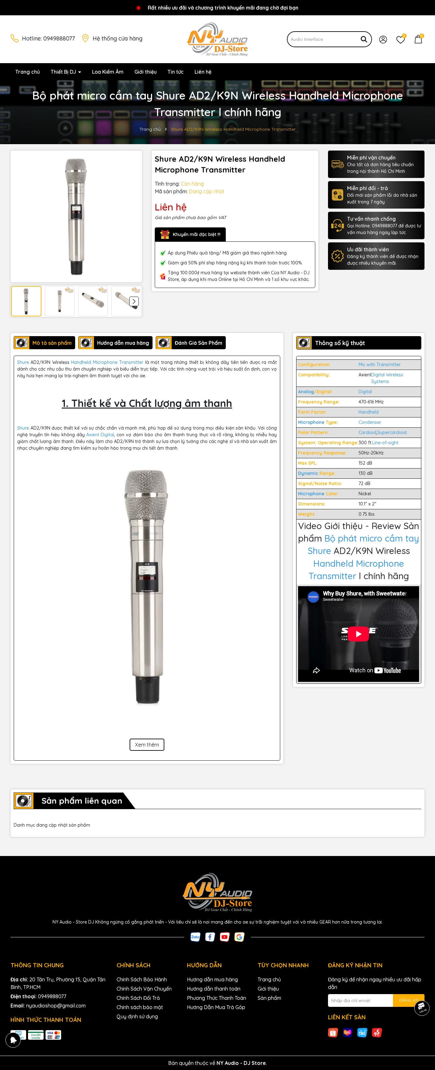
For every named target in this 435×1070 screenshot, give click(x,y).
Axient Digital (100, 435)
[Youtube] (225, 936)
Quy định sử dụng (137, 1016)
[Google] (239, 936)
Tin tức (176, 72)
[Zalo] (195, 936)
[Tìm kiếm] (364, 39)
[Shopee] (333, 1032)
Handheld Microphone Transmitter (107, 362)
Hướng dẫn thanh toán (213, 988)
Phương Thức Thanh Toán (216, 998)
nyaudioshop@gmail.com (56, 1005)
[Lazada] (348, 1032)
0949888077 (59, 38)
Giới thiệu (145, 72)
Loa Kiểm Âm (108, 72)
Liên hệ (203, 72)
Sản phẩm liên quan (81, 800)
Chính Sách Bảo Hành (142, 979)
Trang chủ (27, 72)
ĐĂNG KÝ (408, 1000)
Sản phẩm (269, 998)
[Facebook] (210, 936)
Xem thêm (147, 745)
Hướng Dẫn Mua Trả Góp (216, 1007)
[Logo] (217, 39)
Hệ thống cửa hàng (117, 38)
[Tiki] (362, 1032)
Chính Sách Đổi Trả (138, 998)
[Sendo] (377, 1032)
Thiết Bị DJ (64, 72)
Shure (23, 362)
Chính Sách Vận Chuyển (144, 988)
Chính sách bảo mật (140, 1007)
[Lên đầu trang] (422, 1031)
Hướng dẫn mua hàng (212, 979)
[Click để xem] (76, 216)
